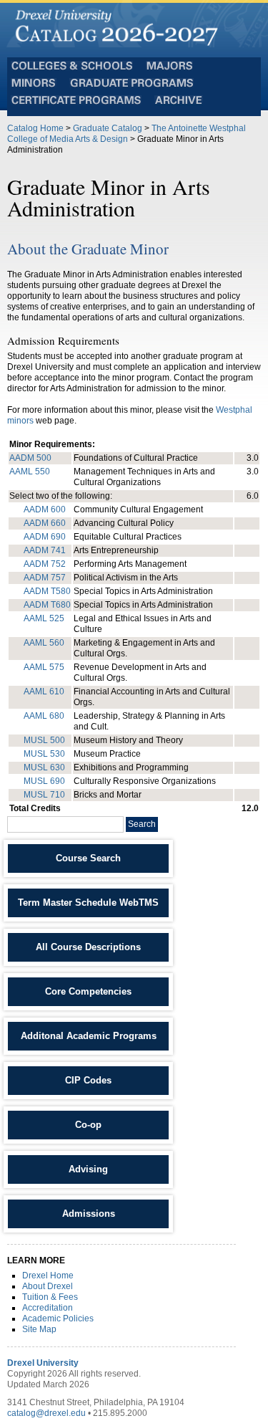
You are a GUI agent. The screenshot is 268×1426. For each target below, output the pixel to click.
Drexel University (43, 1363)
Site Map (39, 1329)
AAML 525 (44, 618)
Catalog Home (35, 128)
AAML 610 (44, 691)
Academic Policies (58, 1318)
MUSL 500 (44, 740)
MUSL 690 (44, 781)
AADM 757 (45, 578)
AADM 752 (45, 564)
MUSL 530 (44, 754)
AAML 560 (44, 643)
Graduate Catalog (107, 128)
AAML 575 (44, 667)
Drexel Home (48, 1276)
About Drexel (47, 1286)
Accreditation (47, 1308)
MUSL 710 (44, 795)
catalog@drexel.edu (46, 1413)
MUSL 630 (44, 767)
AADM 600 (45, 509)
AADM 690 (45, 537)
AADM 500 (30, 458)
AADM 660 (45, 523)
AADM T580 (47, 591)
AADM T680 (47, 605)
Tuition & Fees (50, 1297)
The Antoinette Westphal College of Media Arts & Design (126, 133)
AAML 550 (29, 471)
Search (142, 824)
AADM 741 (45, 550)
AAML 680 (44, 716)
